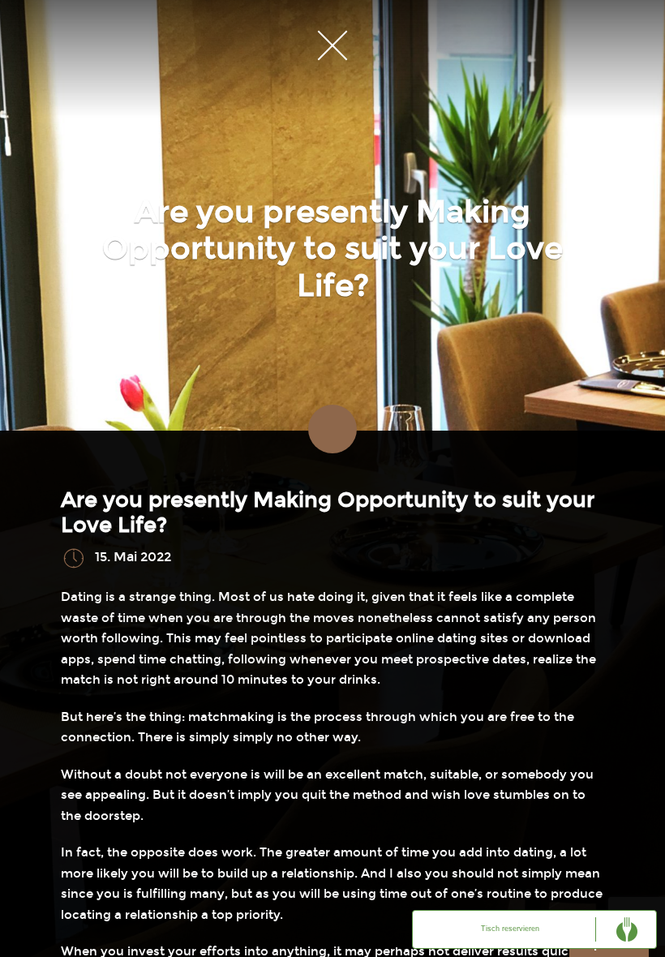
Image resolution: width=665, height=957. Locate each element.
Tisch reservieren (510, 929)
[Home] (332, 44)
